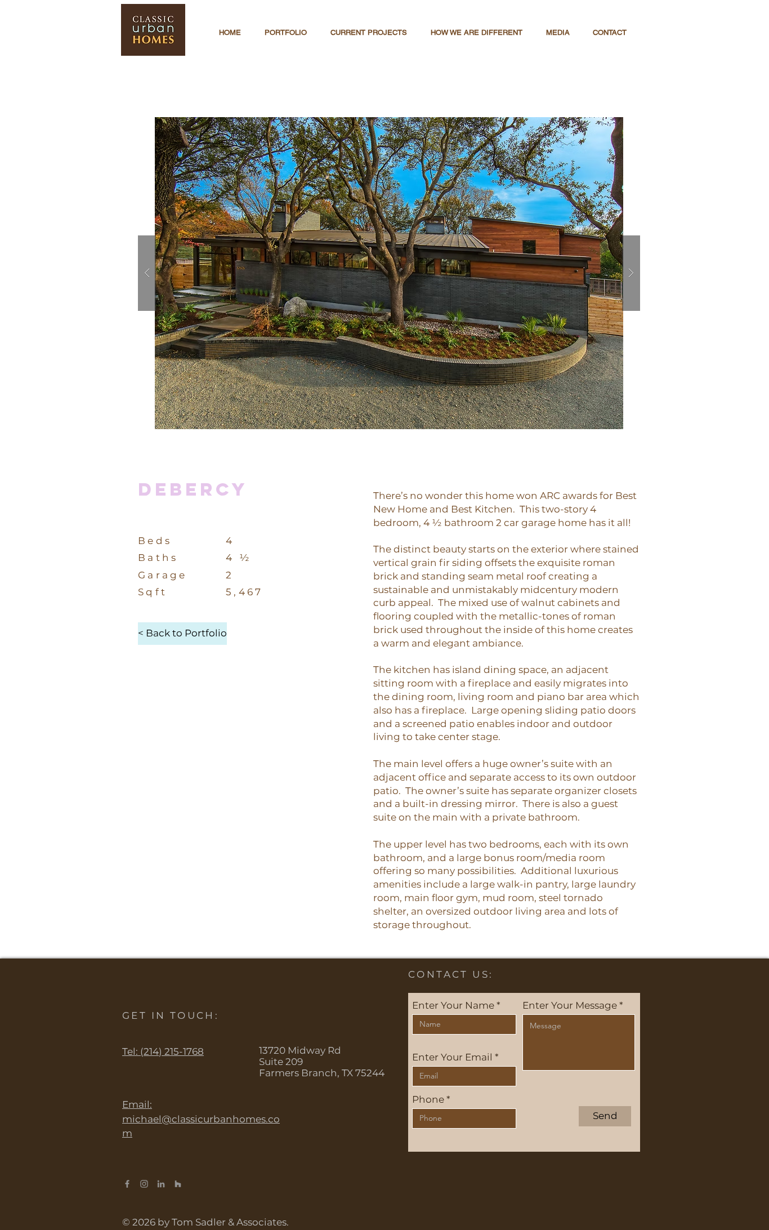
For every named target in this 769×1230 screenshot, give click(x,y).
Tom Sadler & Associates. (231, 1222)
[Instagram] (144, 1184)
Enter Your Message (569, 1005)
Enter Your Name (453, 1005)
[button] (389, 273)
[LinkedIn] (161, 1184)
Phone (428, 1099)
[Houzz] (178, 1184)
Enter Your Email (452, 1057)
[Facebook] (127, 1184)
